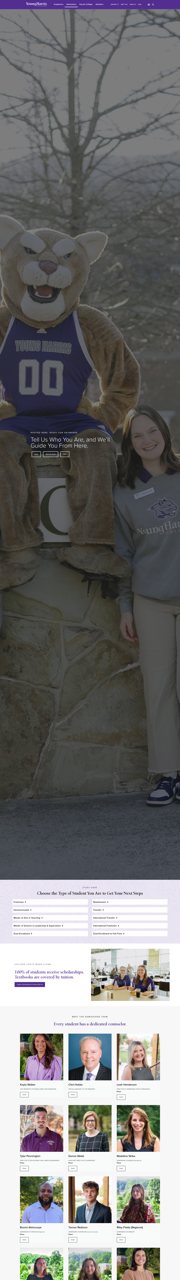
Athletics (99, 4)
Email (24, 1095)
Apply (132, 4)
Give (139, 4)
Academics (58, 4)
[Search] (153, 4)
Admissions (71, 4)
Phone (119, 1092)
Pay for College (85, 4)
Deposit (114, 4)
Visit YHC (124, 4)
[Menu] (148, 4)
